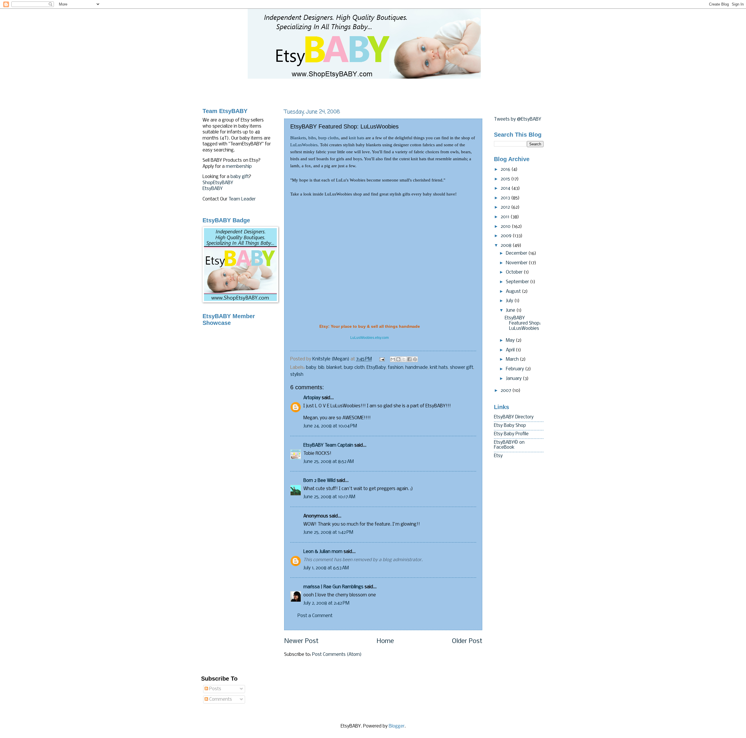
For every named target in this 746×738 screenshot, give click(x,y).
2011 (506, 217)
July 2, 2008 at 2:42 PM (326, 603)
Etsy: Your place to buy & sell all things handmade (369, 326)
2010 (506, 226)
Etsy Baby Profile (511, 434)
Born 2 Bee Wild (319, 480)
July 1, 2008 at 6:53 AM (326, 568)
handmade (416, 367)
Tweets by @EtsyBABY (517, 119)
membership (239, 166)
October (515, 272)
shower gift (461, 367)
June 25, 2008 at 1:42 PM (328, 532)
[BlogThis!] (398, 359)
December (517, 253)
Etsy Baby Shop (510, 425)
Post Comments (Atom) (337, 654)
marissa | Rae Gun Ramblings (333, 587)
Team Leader (242, 199)
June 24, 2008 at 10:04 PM (330, 426)
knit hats (356, 137)
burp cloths (328, 137)
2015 (506, 179)
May (511, 340)
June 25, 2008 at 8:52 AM (328, 461)
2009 (507, 236)
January (514, 378)
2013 (506, 198)
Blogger (396, 726)
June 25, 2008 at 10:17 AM (329, 497)
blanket (334, 367)
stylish (296, 374)
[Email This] (393, 359)
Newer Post (301, 641)
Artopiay (312, 398)
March (513, 359)
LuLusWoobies (304, 144)
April (511, 350)
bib (321, 367)
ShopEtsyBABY (218, 183)
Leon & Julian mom (322, 551)
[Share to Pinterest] (415, 359)
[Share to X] (404, 359)
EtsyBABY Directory (514, 417)
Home (385, 641)
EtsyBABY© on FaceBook (509, 445)
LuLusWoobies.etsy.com (369, 338)
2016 (506, 169)
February (515, 369)
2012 (506, 207)
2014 (506, 188)
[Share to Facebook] (409, 359)
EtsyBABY (213, 188)
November (517, 263)
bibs (312, 137)
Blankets (298, 137)
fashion (395, 367)
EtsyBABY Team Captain (328, 445)
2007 (506, 390)
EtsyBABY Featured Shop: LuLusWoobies (523, 323)
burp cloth (354, 367)
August (514, 291)
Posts (214, 689)
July (510, 301)
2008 (507, 245)
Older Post (467, 641)
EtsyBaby (376, 367)
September (518, 282)
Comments (220, 699)
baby (311, 367)
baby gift (240, 177)
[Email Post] (381, 359)
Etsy (498, 456)
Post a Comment (315, 616)
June (511, 310)
